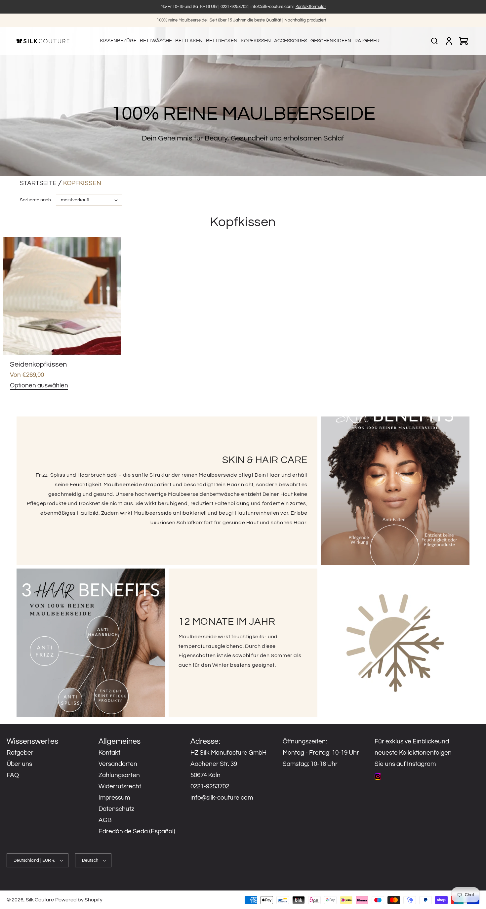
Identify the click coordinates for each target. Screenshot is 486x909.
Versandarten (118, 764)
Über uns (19, 764)
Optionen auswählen (39, 385)
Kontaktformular (311, 6)
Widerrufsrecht (120, 786)
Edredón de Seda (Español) (137, 831)
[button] (290, 41)
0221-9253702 (234, 6)
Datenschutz (116, 809)
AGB (105, 820)
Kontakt (109, 752)
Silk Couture (40, 899)
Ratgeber (20, 752)
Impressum (114, 797)
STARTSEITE (38, 183)
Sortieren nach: (36, 200)
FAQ (13, 775)
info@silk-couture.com (272, 6)
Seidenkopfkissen (38, 364)
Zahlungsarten (119, 775)
